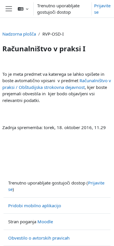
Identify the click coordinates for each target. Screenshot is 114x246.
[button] (23, 8)
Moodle (45, 221)
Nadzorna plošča (19, 34)
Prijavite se (102, 9)
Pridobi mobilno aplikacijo (34, 205)
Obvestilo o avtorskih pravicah (39, 238)
